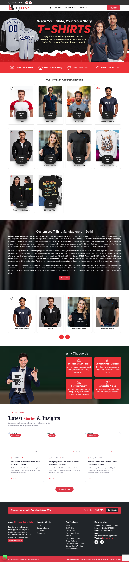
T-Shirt (21, 121)
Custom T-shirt (79, 121)
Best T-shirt (50, 121)
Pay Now (113, 8)
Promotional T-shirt (107, 121)
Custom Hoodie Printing (21, 210)
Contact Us (83, 8)
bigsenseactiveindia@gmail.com (106, 536)
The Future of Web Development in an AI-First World (25, 463)
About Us (58, 8)
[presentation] (61, 337)
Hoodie (21, 166)
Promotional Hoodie (50, 166)
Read (12, 478)
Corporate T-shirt (79, 166)
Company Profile (43, 528)
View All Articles (66, 489)
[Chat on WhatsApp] (5, 557)
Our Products (69, 8)
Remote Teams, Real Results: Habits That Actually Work (102, 463)
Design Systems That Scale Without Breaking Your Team (64, 463)
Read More (64, 278)
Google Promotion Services (112, 559)
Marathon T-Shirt (50, 210)
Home (39, 525)
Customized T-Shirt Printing (107, 166)
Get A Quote (112, 510)
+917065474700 (17, 3)
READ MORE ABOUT (15, 541)
